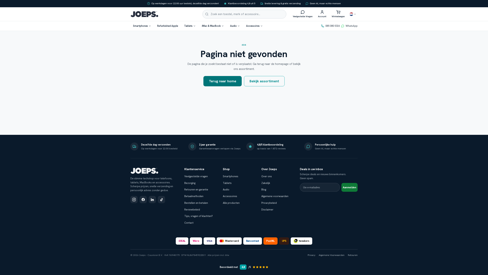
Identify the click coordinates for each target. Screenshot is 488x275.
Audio (233, 26)
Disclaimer (267, 209)
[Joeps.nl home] (144, 14)
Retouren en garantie (196, 189)
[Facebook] (143, 199)
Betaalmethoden (193, 196)
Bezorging (189, 183)
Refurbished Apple (167, 26)
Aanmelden (349, 187)
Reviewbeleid (192, 209)
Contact (188, 222)
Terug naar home (222, 81)
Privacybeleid (269, 203)
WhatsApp (352, 26)
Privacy (311, 255)
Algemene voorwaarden (274, 196)
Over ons (266, 176)
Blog (263, 189)
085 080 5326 (332, 26)
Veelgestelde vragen (196, 176)
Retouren (353, 255)
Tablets (188, 26)
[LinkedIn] (152, 199)
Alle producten (231, 203)
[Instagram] (134, 199)
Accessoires (253, 26)
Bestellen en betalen (196, 203)
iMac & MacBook (211, 26)
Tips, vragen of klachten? (198, 216)
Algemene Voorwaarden (331, 255)
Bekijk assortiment (264, 81)
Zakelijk (265, 183)
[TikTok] (161, 199)
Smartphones (140, 26)
